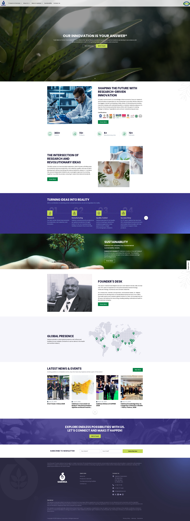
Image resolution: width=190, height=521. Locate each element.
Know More (103, 122)
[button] (146, 218)
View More (138, 370)
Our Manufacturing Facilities (88, 481)
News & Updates (36, 3)
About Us (25, 3)
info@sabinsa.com (120, 491)
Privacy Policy (126, 518)
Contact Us (56, 3)
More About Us (89, 46)
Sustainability (48, 3)
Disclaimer (140, 518)
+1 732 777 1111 (118, 485)
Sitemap (133, 518)
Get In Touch (101, 46)
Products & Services (14, 3)
